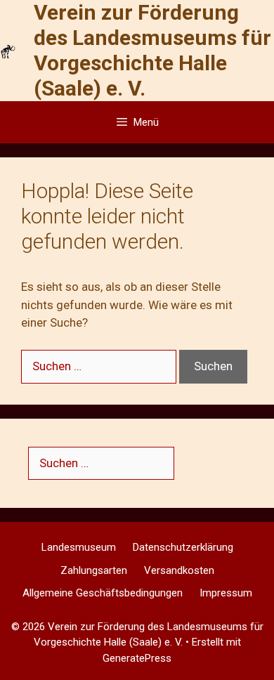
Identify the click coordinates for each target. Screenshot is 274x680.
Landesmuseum (78, 547)
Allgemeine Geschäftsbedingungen (102, 593)
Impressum (226, 593)
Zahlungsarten (93, 570)
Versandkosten (179, 570)
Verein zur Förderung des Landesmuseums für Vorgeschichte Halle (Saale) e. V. (152, 50)
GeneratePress (137, 658)
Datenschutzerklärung (183, 547)
